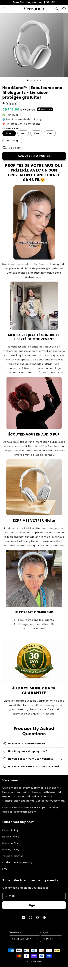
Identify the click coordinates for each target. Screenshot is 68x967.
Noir (23, 133)
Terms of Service (12, 856)
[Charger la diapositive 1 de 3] (34, 80)
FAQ (4, 868)
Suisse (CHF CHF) (21, 938)
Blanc (9, 133)
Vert (49, 133)
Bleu (36, 133)
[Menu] (3, 8)
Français (48, 938)
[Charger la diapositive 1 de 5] (40, 80)
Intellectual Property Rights (19, 862)
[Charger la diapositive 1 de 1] (27, 80)
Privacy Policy (10, 849)
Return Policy (10, 830)
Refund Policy (10, 836)
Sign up (34, 905)
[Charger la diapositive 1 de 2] (31, 80)
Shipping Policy (11, 843)
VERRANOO (38, 961)
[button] (57, 8)
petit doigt (12, 140)
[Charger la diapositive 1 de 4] (37, 80)
